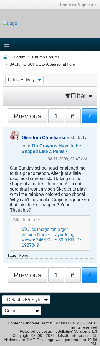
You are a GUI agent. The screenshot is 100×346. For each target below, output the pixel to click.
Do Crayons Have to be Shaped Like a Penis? (51, 148)
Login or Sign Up (76, 4)
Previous (27, 116)
